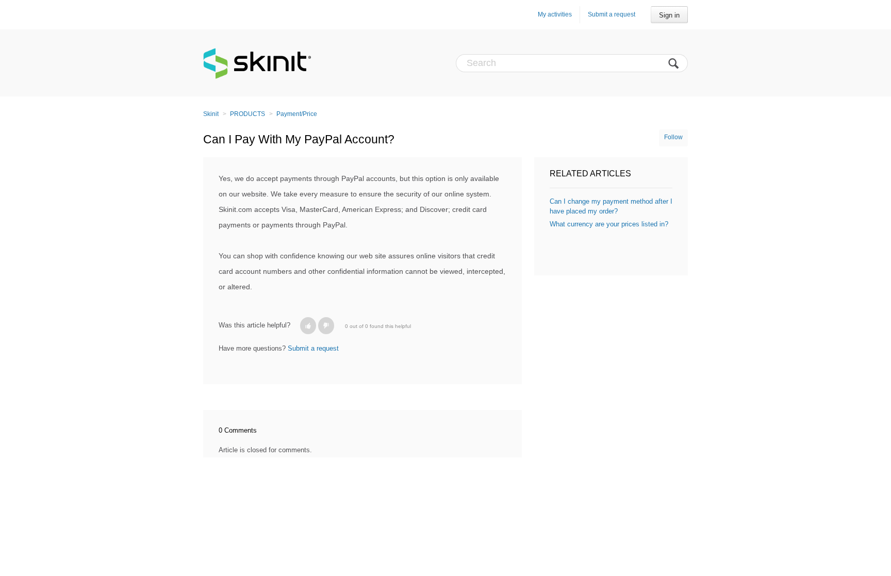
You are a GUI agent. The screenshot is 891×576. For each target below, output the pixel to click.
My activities (555, 14)
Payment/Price (296, 114)
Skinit (211, 114)
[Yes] (308, 325)
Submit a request (611, 14)
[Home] (257, 62)
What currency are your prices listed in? (609, 224)
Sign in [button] (669, 15)
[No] (326, 325)
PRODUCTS (247, 114)
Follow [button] (673, 137)
